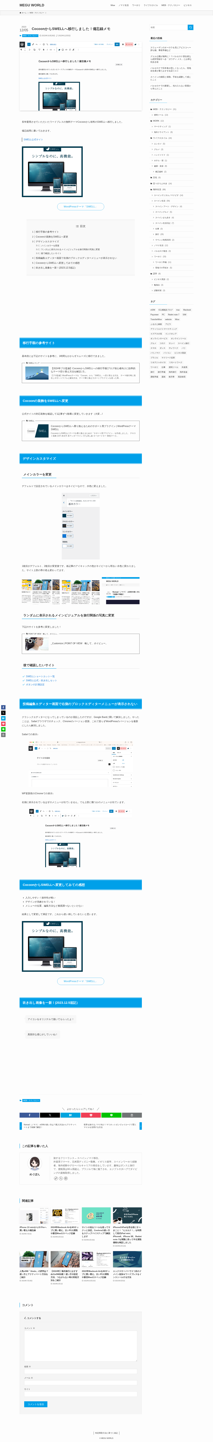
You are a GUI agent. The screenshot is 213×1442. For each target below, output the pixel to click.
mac (178, 310)
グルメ (158, 149)
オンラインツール (178, 338)
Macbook (187, 310)
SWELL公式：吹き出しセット (41, 680)
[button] (29, 1115)
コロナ (162, 343)
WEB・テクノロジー (30, 35)
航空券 (171, 377)
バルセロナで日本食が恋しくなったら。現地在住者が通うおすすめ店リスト (170, 69)
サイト (27, 1389)
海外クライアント (163, 132)
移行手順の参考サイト (47, 232)
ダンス (162, 348)
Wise (177, 319)
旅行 (159, 234)
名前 (27, 1366)
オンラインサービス (159, 338)
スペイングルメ (163, 212)
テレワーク (173, 348)
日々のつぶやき (162, 183)
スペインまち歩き (164, 218)
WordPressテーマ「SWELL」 (81, 206)
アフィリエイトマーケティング (164, 329)
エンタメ (159, 144)
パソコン (167, 353)
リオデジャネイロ (158, 362)
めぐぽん (35, 1174)
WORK (158, 121)
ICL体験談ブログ (166, 310)
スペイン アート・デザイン (168, 206)
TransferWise (156, 319)
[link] (56, 1178)
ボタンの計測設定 (35, 684)
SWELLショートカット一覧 (40, 676)
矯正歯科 (160, 172)
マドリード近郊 (168, 358)
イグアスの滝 (156, 334)
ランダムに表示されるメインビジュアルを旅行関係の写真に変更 (70, 249)
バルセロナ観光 (162, 251)
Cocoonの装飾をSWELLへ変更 (52, 236)
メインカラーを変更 (50, 245)
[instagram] (66, 1178)
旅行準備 (161, 372)
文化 (157, 177)
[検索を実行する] (190, 27)
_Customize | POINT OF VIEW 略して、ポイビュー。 (79, 643)
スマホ (153, 348)
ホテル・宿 (160, 160)
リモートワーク (175, 362)
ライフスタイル (162, 138)
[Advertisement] (81, 305)
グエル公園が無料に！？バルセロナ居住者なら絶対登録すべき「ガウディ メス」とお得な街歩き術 (171, 59)
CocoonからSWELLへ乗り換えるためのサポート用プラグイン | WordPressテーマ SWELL (93, 428)
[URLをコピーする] (132, 1115)
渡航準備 (154, 377)
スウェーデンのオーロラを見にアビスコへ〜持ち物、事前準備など (170, 49)
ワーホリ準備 (163, 262)
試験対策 (159, 290)
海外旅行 (172, 372)
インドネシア (171, 334)
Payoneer (155, 315)
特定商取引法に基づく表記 (106, 1433)
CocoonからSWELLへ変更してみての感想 (58, 263)
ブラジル (154, 358)
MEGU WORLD (32, 5)
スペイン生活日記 (164, 223)
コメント (29, 1328)
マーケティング (162, 126)
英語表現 (181, 377)
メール (28, 1378)
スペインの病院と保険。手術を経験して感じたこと (170, 78)
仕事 (159, 229)
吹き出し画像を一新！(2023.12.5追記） (56, 267)
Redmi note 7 (173, 315)
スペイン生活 (162, 201)
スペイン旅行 (183, 343)
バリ (183, 348)
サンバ (171, 343)
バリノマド (155, 353)
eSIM (153, 310)
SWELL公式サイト (33, 139)
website (168, 319)
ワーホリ (160, 256)
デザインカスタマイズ (47, 241)
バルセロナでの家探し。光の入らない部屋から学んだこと (170, 87)
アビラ (168, 324)
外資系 (184, 367)
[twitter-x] (61, 1178)
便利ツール (161, 115)
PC (163, 315)
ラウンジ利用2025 (164, 240)
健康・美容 (160, 166)
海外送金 (183, 372)
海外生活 (159, 189)
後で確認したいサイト (51, 253)
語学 (157, 273)
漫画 (163, 377)
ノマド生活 (161, 245)
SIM (184, 315)
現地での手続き (163, 268)
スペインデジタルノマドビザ (168, 195)
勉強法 (158, 285)
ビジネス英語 (161, 279)
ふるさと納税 (156, 324)
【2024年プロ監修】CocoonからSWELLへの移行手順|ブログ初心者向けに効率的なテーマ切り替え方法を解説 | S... (93, 370)
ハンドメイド (161, 155)
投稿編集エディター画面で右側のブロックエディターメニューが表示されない (76, 258)
